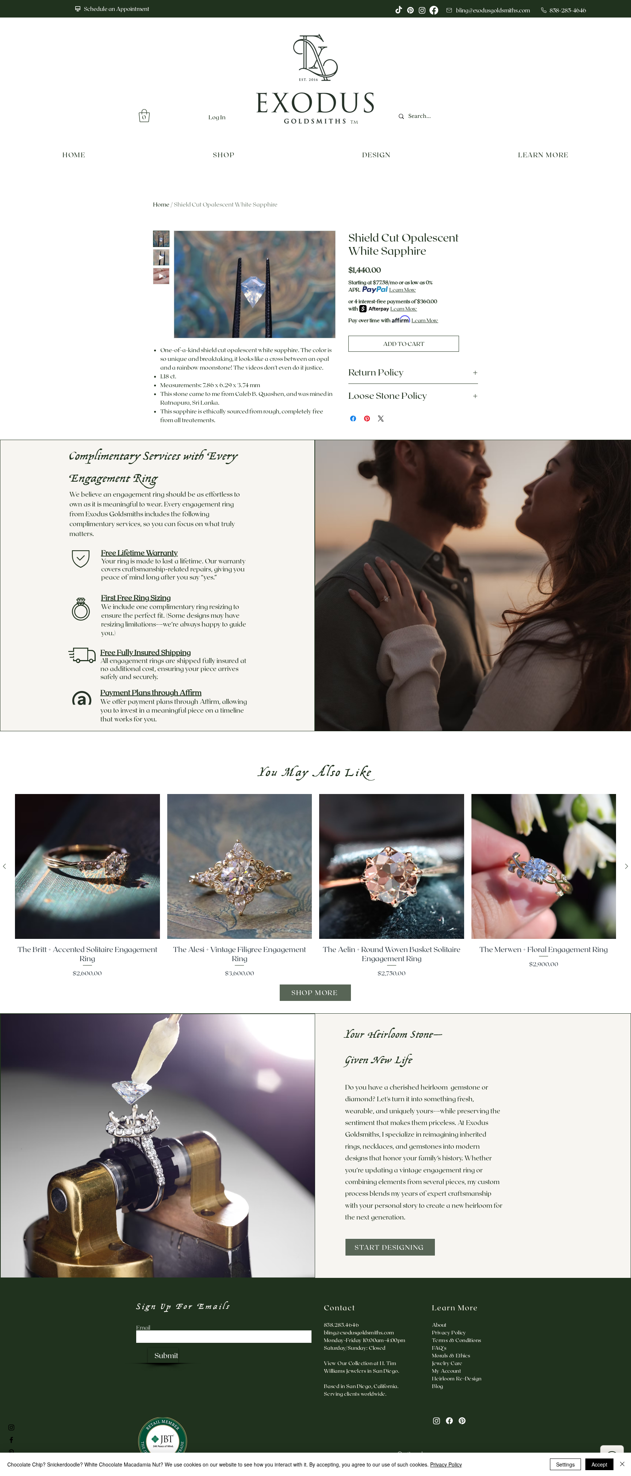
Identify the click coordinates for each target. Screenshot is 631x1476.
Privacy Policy (446, 1464)
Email (143, 1327)
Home (161, 204)
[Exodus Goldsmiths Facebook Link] (11, 1440)
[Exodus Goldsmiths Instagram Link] (11, 1427)
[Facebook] (449, 1420)
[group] (315, 886)
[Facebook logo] (433, 10)
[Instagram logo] (422, 10)
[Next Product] (626, 866)
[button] (144, 115)
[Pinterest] (462, 1420)
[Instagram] (436, 1420)
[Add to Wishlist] (470, 344)
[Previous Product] (4, 866)
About (439, 1325)
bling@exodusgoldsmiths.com (359, 1332)
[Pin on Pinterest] (367, 418)
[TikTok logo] (398, 10)
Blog (437, 1386)
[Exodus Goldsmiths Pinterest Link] (11, 1452)
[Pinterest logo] (410, 10)
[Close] (622, 1464)
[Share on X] (380, 418)
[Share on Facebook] (353, 418)
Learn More (402, 289)
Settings (565, 1464)
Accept (599, 1464)
